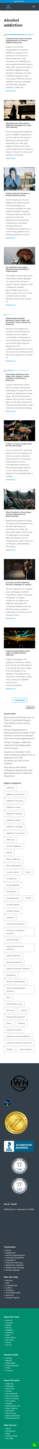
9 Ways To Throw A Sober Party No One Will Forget (19, 445)
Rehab (24, 1010)
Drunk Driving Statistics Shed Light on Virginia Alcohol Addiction (18, 653)
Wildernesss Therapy (15, 1268)
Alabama (9, 1384)
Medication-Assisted (14, 1265)
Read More (11, 91)
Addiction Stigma (13, 820)
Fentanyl (10, 1333)
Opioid (8, 1325)
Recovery (10, 1010)
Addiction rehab (13, 807)
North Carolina (12, 1398)
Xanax (8, 1342)
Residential (10, 1253)
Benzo (9, 853)
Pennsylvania (11, 1394)
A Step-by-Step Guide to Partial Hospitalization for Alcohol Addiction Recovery (19, 40)
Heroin (9, 1345)
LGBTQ (9, 1288)
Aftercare (10, 840)
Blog (8, 1433)
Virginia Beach (25, 1049)
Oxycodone (11, 1338)
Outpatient (11, 975)
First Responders (13, 1293)
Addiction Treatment (15, 833)
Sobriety (21, 1023)
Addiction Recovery (14, 801)
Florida (9, 1391)
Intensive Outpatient (15, 924)
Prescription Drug (14, 1004)
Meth (8, 1335)
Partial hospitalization (15, 982)
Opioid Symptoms (14, 962)
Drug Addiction (13, 885)
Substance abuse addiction (18, 1036)
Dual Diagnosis (12, 1366)
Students (10, 1290)
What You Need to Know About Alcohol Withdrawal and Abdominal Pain (18, 514)
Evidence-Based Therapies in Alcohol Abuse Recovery (18, 194)
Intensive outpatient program (15, 931)
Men (8, 1283)
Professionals (11, 1285)
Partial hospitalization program (15, 989)
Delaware (10, 1386)
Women (9, 1280)
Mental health (12, 940)
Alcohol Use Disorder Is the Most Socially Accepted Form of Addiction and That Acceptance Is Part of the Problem (19, 758)
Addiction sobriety (14, 814)
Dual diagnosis (12, 898)
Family (28, 898)
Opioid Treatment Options (18, 969)
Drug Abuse (11, 879)
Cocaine (9, 1323)
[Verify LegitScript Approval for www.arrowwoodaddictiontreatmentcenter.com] (7, 1106)
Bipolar (9, 1361)
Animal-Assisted (13, 1270)
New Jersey (11, 1413)
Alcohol (9, 1320)
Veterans (10, 1295)
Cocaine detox (12, 872)
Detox (28, 872)
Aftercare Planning (14, 1263)
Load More (19, 700)
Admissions (10, 1431)
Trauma (9, 1370)
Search (30, 708)
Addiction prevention (15, 794)
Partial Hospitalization (15, 1255)
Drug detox (11, 892)
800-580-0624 (19, 1)
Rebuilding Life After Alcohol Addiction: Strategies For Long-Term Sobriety (19, 125)
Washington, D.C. (13, 1406)
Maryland (10, 1411)
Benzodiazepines (13, 866)
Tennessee (10, 1401)
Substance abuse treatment (19, 1043)
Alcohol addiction (14, 846)
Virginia (9, 1049)
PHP (8, 997)
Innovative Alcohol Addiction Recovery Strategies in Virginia (18, 584)
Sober (9, 1023)
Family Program (13, 1298)
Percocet (10, 1340)
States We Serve (13, 1416)
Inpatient (10, 918)
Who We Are (10, 1425)
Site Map (9, 1438)
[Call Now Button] (34, 1445)
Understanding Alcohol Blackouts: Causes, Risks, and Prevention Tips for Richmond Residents (18, 321)
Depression (11, 1363)
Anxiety (9, 1358)
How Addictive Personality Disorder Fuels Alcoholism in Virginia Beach (17, 269)
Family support (13, 905)
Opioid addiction (13, 956)
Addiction (10, 788)
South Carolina (12, 1396)
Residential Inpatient (15, 1017)
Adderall (9, 1330)
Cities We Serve (12, 1418)
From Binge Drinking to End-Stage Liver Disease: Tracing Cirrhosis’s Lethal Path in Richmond (17, 377)
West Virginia (11, 1408)
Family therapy (13, 911)
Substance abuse (14, 1030)
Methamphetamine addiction (15, 947)
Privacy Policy (12, 1436)
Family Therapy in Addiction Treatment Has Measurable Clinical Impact (17, 745)
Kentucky (10, 1389)
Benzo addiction (13, 859)
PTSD (8, 1368)
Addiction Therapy (14, 827)
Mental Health (11, 1355)
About (8, 1429)
